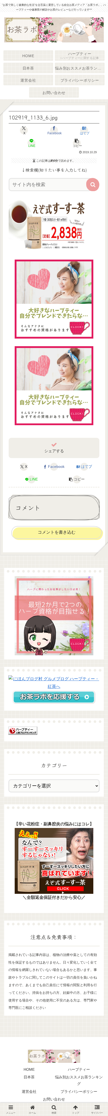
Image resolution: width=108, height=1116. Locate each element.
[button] (76, 143)
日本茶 (29, 1077)
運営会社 (29, 1091)
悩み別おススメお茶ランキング (79, 1080)
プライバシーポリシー (79, 1091)
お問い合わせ (54, 1099)
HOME (29, 1069)
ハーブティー (79, 1069)
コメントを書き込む (56, 532)
